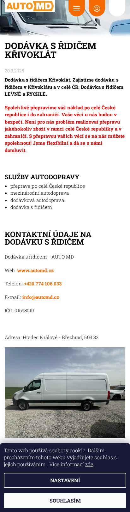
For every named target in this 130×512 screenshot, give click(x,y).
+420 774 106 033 (43, 283)
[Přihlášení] (97, 8)
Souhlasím (65, 500)
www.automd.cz (35, 270)
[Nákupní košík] (117, 8)
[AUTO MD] (30, 6)
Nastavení (65, 480)
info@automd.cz (40, 297)
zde (89, 464)
